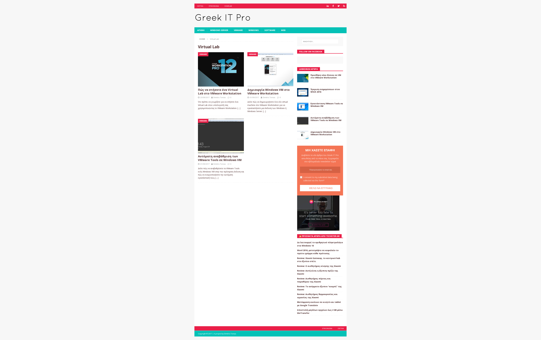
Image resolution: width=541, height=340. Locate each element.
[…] (239, 108)
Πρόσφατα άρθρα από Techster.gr (321, 236)
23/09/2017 (204, 97)
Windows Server (219, 30)
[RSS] (344, 6)
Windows (254, 30)
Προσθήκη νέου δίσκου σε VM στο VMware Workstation (326, 76)
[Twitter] (338, 6)
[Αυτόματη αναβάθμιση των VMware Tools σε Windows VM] (221, 136)
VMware (238, 30)
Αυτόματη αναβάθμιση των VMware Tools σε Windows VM (220, 158)
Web (283, 30)
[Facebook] (333, 6)
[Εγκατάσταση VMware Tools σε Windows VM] (302, 106)
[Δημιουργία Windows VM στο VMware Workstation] (270, 69)
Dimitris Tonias (219, 97)
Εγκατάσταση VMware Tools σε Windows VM (327, 104)
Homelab (228, 6)
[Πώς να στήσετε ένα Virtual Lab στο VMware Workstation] (221, 69)
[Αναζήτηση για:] (320, 41)
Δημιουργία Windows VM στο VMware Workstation (268, 91)
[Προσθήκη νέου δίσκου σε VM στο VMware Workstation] (302, 78)
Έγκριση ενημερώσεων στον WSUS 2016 (325, 90)
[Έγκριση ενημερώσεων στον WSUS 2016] (302, 92)
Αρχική (200, 30)
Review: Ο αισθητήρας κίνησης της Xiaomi (319, 266)
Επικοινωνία (214, 6)
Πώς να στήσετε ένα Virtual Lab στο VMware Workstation (219, 91)
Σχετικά (200, 6)
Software (269, 30)
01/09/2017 (254, 97)
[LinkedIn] (327, 6)
